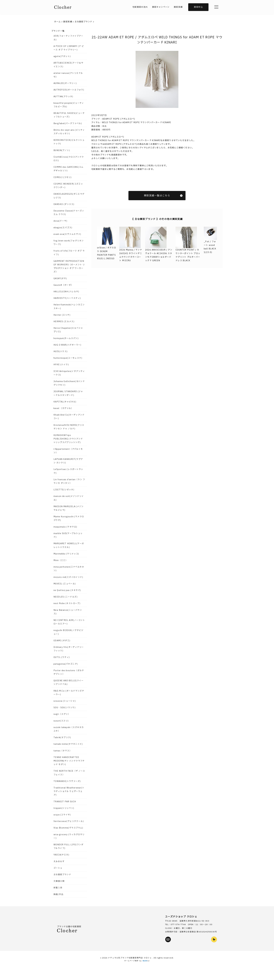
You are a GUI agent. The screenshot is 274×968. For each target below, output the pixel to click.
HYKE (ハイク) (61, 364)
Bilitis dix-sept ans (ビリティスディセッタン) (69, 132)
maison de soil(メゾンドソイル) (69, 498)
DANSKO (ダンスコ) (64, 204)
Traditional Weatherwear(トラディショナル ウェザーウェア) (69, 791)
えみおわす (59, 861)
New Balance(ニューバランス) (68, 612)
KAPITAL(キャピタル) (65, 401)
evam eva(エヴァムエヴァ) (67, 234)
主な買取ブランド (62, 874)
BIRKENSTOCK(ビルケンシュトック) (69, 142)
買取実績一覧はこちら (157, 195)
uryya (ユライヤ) (62, 814)
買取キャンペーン (161, 7)
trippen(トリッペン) (64, 808)
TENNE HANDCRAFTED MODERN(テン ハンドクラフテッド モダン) (69, 761)
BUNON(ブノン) (62, 150)
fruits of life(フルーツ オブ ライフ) (69, 252)
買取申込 (198, 7)
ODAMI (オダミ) (62, 640)
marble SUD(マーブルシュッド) (68, 535)
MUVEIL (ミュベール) (65, 583)
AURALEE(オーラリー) (65, 83)
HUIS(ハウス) (61, 351)
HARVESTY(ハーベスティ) (67, 298)
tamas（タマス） (62, 750)
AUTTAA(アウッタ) (63, 96)
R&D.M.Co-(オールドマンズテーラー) (69, 692)
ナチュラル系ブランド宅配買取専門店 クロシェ (130, 958)
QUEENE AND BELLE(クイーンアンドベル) (68, 682)
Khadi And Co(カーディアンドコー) (69, 416)
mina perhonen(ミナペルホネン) (69, 568)
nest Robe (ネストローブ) (67, 603)
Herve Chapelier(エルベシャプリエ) (68, 330)
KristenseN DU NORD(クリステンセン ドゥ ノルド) (69, 427)
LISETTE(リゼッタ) (64, 489)
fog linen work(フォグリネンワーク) (69, 242)
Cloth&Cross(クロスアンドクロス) (69, 158)
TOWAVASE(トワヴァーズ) (67, 781)
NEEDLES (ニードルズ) (65, 596)
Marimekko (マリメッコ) (66, 553)
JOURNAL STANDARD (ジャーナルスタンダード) (68, 393)
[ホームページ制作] (146, 960)
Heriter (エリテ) (62, 314)
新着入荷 (58, 887)
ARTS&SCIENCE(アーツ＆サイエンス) (68, 64)
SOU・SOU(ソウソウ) (64, 707)
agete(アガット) (62, 56)
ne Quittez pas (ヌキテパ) (67, 590)
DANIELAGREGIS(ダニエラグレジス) (69, 196)
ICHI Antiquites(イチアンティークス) (69, 373)
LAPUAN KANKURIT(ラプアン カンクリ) (68, 461)
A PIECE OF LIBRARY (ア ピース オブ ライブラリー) (69, 48)
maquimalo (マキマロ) (65, 526)
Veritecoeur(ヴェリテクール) (69, 821)
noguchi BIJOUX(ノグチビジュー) (68, 632)
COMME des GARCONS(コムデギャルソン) (68, 169)
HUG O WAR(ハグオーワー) (67, 344)
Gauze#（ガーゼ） (63, 285)
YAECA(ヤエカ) (61, 854)
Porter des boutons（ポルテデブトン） (69, 672)
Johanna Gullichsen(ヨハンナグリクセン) (69, 383)
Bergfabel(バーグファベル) (68, 123)
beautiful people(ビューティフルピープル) (69, 105)
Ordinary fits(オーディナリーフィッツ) (69, 649)
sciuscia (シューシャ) (65, 701)
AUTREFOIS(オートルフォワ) (69, 89)
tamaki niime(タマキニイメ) (68, 744)
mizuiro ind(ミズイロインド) (68, 577)
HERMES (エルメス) (64, 321)
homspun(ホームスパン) (66, 338)
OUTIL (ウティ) (62, 657)
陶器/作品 (58, 894)
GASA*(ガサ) (60, 278)
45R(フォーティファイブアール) (68, 37)
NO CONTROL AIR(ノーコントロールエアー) (69, 622)
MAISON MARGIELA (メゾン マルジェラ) (68, 508)
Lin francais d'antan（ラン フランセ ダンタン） (69, 481)
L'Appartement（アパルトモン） (68, 451)
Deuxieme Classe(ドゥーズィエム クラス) (69, 212)
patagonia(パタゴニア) (66, 663)
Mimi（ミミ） (61, 560)
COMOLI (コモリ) (63, 177)
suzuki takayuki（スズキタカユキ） (69, 729)
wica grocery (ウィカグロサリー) (69, 836)
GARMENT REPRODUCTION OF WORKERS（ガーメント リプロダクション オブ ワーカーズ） (69, 266)
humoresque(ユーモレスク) (68, 358)
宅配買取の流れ (140, 7)
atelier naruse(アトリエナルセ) (68, 75)
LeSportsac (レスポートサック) (68, 471)
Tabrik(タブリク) (62, 737)
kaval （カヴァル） (63, 408)
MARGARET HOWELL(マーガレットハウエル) (69, 545)
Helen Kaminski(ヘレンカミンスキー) (69, 306)
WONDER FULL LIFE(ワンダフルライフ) (68, 846)
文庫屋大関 (59, 881)
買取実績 (178, 7)
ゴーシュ (58, 868)
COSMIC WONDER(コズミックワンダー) (68, 185)
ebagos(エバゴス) (63, 227)
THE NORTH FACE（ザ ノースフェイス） (69, 772)
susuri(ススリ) (61, 720)
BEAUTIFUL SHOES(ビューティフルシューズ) (69, 115)
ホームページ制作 (131, 961)
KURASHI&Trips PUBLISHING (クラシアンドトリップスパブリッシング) (68, 439)
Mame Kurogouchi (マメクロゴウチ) (69, 518)
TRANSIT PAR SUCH (65, 801)
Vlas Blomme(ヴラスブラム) (68, 827)
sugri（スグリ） (62, 714)
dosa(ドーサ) (60, 220)
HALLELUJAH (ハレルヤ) (66, 291)
